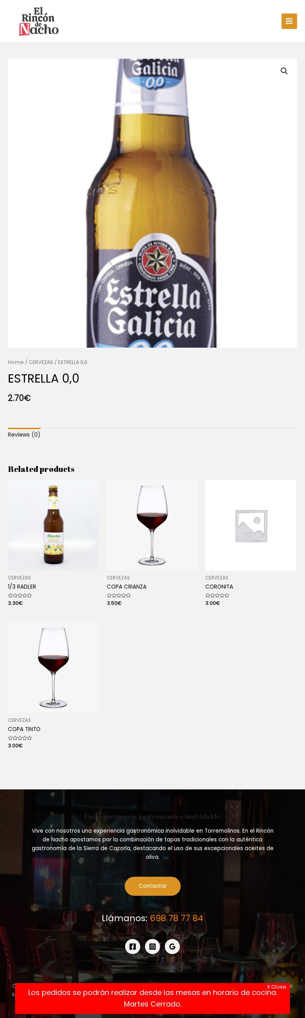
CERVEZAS (41, 362)
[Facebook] (132, 946)
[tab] (24, 435)
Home (16, 362)
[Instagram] (152, 946)
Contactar (153, 886)
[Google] (172, 946)
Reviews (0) (24, 435)
